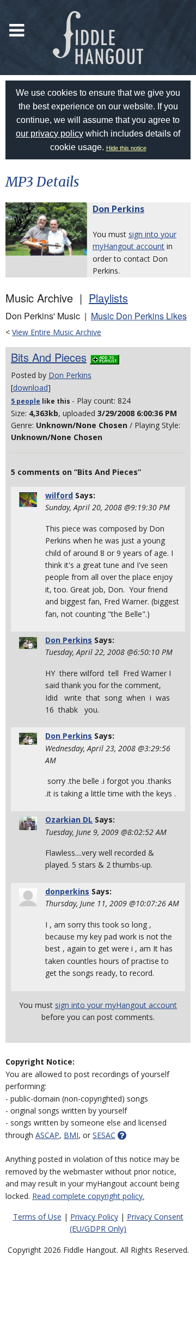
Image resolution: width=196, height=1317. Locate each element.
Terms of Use (37, 1216)
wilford (59, 495)
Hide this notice (126, 148)
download (30, 387)
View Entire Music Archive (56, 332)
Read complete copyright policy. (88, 1196)
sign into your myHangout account (116, 1005)
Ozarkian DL (69, 819)
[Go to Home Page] (98, 37)
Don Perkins (118, 209)
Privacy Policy (94, 1216)
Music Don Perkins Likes (139, 316)
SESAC (104, 1135)
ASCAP (47, 1135)
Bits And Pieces (49, 357)
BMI (71, 1135)
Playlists (108, 298)
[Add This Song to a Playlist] (104, 357)
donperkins (67, 891)
